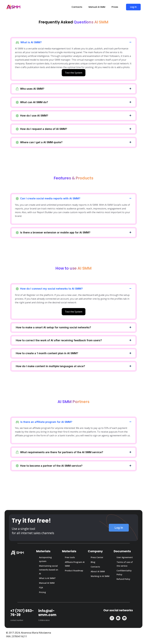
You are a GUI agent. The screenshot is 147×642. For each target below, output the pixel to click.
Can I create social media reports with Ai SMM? (50, 198)
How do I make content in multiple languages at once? (50, 366)
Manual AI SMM (97, 6)
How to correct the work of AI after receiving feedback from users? (59, 340)
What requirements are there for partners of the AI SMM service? (61, 452)
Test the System (73, 72)
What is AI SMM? (31, 42)
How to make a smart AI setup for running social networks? (53, 327)
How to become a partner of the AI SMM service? (51, 465)
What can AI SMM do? (34, 102)
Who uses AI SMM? (32, 88)
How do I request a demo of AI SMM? (43, 128)
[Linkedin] (124, 618)
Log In (133, 6)
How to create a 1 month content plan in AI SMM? (47, 353)
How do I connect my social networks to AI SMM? (51, 288)
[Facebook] (118, 618)
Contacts (76, 6)
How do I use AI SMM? (34, 115)
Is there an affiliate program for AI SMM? (46, 421)
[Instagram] (112, 618)
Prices (115, 6)
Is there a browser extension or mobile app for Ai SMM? (55, 232)
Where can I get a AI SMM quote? (41, 142)
